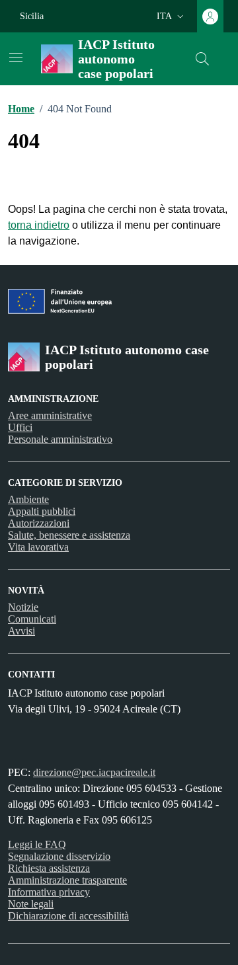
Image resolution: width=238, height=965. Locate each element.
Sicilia (32, 16)
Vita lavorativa (38, 547)
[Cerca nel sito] (202, 59)
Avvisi (21, 631)
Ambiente (28, 499)
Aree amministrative (50, 415)
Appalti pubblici (41, 511)
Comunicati (32, 619)
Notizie (23, 607)
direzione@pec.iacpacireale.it (94, 772)
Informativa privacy (49, 892)
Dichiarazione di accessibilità (68, 915)
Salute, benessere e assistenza (69, 535)
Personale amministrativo (60, 439)
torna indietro (38, 225)
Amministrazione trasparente (67, 880)
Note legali (31, 903)
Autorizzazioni (38, 523)
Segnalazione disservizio (59, 856)
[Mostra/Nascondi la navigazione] (16, 57)
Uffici (20, 427)
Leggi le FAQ (37, 844)
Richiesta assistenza (49, 868)
